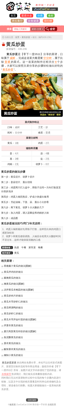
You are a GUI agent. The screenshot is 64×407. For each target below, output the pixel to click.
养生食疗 (17, 20)
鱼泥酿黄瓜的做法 (13, 337)
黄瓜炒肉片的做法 (13, 295)
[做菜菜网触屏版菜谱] (32, 11)
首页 (13, 15)
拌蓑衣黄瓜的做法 (13, 325)
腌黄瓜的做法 (14, 283)
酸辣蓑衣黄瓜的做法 (14, 349)
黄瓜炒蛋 (26, 37)
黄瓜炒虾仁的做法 (13, 313)
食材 (50, 15)
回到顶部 (32, 400)
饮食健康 (33, 20)
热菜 (16, 247)
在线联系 (52, 404)
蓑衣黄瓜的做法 (12, 343)
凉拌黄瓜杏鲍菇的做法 (19, 289)
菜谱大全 (26, 15)
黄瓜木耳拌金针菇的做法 (20, 319)
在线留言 (6, 374)
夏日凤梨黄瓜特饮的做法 (20, 331)
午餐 (23, 247)
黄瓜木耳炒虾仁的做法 (16, 301)
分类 (40, 15)
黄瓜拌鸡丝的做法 (13, 272)
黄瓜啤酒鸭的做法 (13, 307)
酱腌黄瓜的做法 (12, 278)
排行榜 (48, 20)
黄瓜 (16, 253)
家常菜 (32, 247)
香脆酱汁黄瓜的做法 (17, 266)
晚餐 (40, 247)
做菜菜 (13, 404)
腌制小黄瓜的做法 (13, 355)
